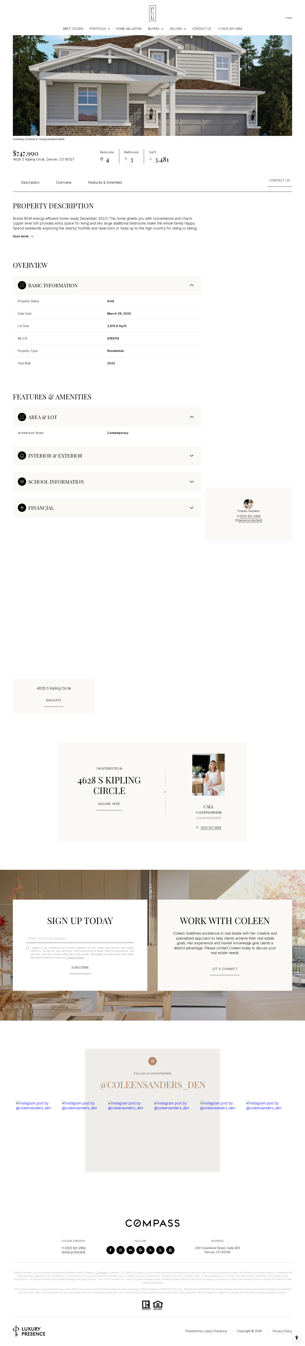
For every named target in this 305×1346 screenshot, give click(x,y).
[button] (225, 971)
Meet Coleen (73, 28)
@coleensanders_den (152, 1084)
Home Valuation (129, 28)
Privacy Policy (75, 957)
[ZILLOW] (170, 1250)
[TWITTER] (150, 1250)
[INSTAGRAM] (120, 1250)
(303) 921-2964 (250, 516)
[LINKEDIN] (130, 1250)
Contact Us (201, 28)
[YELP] (160, 1250)
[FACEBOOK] (110, 1250)
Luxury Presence (215, 1331)
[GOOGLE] (140, 1250)
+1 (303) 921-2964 (230, 28)
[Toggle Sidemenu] (288, 18)
